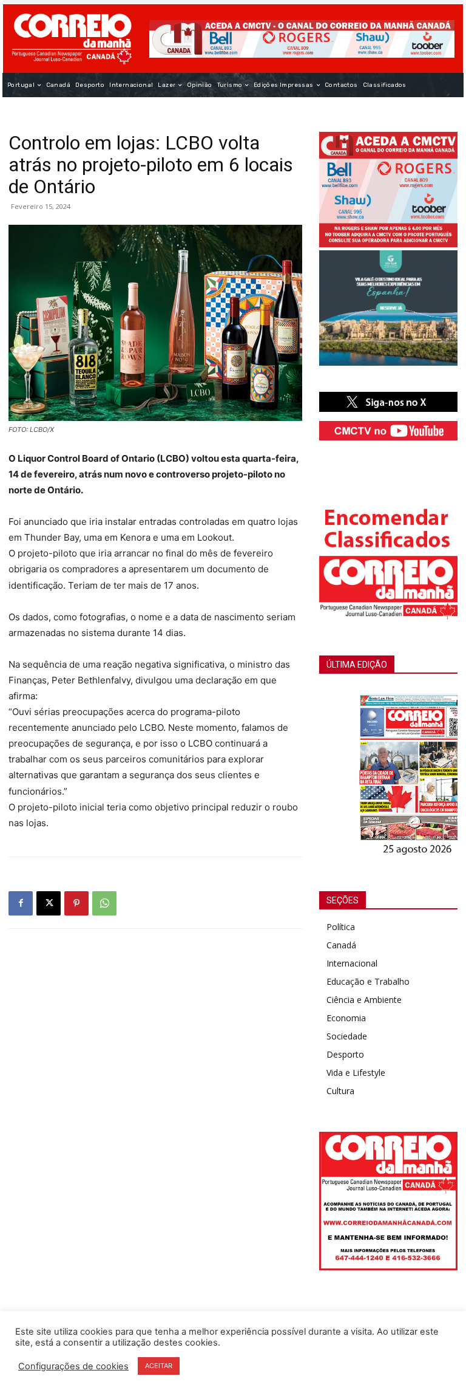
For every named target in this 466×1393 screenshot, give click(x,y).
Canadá (341, 945)
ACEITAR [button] (158, 1365)
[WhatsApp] (104, 903)
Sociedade (346, 1036)
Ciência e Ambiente (364, 999)
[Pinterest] (76, 903)
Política (340, 927)
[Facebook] (20, 903)
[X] (48, 903)
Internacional (351, 963)
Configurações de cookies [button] (73, 1366)
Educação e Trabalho (368, 981)
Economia (346, 1018)
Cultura (340, 1091)
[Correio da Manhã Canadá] (72, 38)
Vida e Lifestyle (355, 1072)
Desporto (345, 1054)
